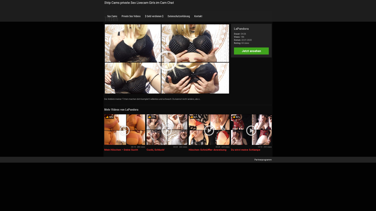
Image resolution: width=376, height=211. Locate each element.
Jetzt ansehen (251, 51)
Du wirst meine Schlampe (245, 149)
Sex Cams (112, 16)
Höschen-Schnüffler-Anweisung (207, 149)
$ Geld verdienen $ (154, 16)
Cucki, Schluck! (155, 149)
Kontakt (198, 16)
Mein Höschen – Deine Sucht (121, 149)
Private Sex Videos (131, 16)
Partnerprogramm (263, 160)
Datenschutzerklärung (179, 16)
